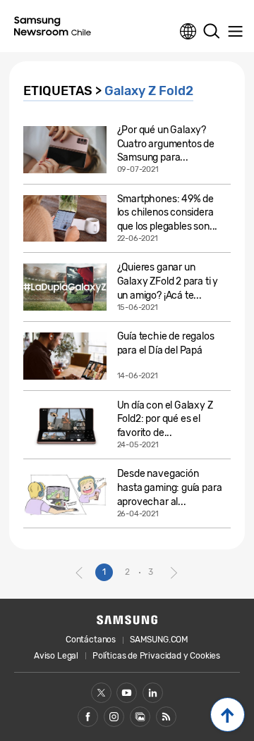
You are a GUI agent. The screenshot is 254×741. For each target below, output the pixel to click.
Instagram (114, 716)
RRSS (166, 716)
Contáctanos (91, 640)
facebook (88, 716)
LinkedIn (153, 693)
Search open (211, 31)
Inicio (227, 714)
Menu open (235, 31)
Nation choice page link (188, 31)
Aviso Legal (56, 656)
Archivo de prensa (140, 716)
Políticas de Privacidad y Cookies (156, 656)
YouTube (126, 693)
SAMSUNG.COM (159, 640)
